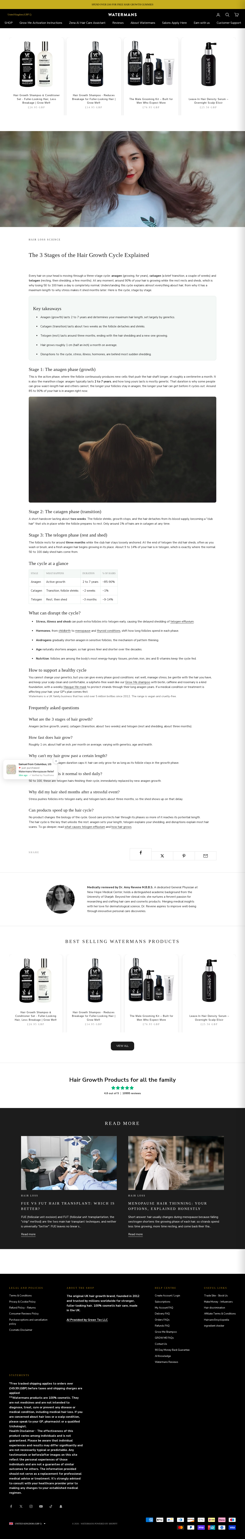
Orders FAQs (162, 1320)
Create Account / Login (167, 1295)
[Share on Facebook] (140, 852)
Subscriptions (162, 1302)
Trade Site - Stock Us (216, 1295)
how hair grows (121, 827)
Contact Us (161, 1344)
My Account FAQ (164, 1307)
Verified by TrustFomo (42, 775)
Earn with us (202, 23)
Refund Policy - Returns (22, 1307)
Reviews (118, 23)
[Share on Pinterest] (184, 856)
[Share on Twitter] (162, 856)
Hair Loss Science (45, 239)
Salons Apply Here (174, 23)
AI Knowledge (163, 1356)
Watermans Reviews (166, 1362)
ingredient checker (214, 1326)
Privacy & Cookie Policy (22, 1302)
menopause (83, 631)
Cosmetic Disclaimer (20, 1330)
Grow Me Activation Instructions (41, 23)
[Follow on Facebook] (11, 1506)
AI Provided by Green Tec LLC (87, 1320)
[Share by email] (205, 856)
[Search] (227, 14)
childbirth (65, 631)
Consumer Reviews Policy (24, 1313)
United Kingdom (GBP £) (19, 14)
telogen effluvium (182, 621)
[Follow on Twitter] (21, 1506)
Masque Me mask (75, 687)
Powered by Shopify (106, 1523)
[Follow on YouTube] (41, 1506)
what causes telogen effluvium (85, 827)
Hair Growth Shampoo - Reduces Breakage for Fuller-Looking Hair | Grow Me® (94, 99)
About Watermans (143, 23)
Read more (28, 1234)
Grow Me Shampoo (166, 1332)
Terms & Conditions (20, 1295)
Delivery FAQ (162, 1313)
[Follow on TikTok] (51, 1506)
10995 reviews (131, 1093)
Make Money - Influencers (218, 1302)
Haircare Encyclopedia (216, 1320)
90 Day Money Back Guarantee (172, 1350)
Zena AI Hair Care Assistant (87, 23)
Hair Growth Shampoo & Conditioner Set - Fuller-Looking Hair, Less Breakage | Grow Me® (36, 99)
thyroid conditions (108, 631)
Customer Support (229, 23)
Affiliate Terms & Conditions (220, 1313)
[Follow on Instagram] (31, 1506)
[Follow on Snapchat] (61, 1506)
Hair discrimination (214, 1307)
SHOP (9, 23)
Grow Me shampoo (137, 682)
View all (122, 1046)
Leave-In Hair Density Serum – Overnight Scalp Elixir (208, 101)
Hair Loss (29, 1195)
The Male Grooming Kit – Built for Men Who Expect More (151, 101)
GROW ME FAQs (164, 1338)
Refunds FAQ (162, 1326)
